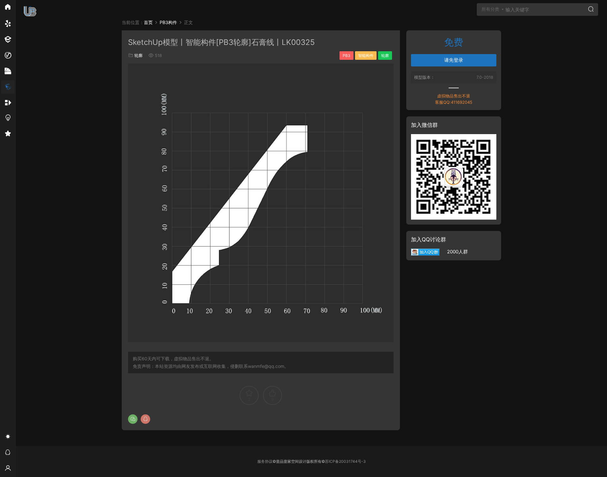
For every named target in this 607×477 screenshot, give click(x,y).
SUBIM (30, 11)
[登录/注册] (8, 469)
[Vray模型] (8, 55)
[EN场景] (8, 39)
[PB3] (8, 87)
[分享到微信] (133, 419)
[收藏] (8, 134)
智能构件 (365, 55)
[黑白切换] (8, 437)
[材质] (8, 71)
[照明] (8, 118)
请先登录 (453, 60)
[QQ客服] (8, 453)
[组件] (8, 102)
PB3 (346, 55)
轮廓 (138, 55)
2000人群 (453, 252)
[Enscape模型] (8, 23)
